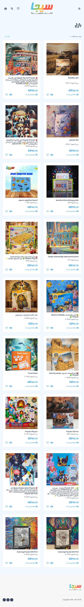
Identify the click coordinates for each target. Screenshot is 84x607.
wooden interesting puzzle (67, 200)
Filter (7, 36)
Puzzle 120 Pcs (72, 432)
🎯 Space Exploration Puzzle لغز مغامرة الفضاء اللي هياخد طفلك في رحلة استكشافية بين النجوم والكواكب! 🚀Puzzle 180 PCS (22, 491)
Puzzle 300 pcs (31, 432)
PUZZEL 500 (73, 78)
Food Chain (33, 373)
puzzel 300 (74, 140)
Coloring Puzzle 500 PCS (68, 552)
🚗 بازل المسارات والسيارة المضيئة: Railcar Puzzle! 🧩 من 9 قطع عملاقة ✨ (22, 257)
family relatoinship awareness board (63, 257)
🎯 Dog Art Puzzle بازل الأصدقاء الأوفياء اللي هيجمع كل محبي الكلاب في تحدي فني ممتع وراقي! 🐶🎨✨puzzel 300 (22, 142)
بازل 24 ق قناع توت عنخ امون (26, 315)
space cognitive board (28, 200)
